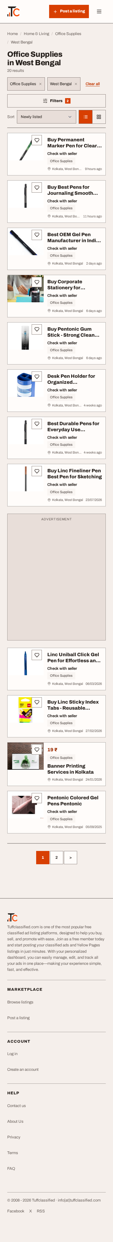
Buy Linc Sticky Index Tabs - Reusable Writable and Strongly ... (73, 711)
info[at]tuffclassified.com (79, 1200)
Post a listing (18, 1018)
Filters (68, 102)
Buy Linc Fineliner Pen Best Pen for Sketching (74, 473)
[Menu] (99, 11)
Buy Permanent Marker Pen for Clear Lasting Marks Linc (72, 145)
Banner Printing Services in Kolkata (70, 769)
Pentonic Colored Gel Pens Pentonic (73, 800)
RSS (41, 1211)
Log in (12, 1054)
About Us (15, 1121)
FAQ (11, 1169)
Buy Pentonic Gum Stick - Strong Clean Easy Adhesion (71, 335)
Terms (12, 1153)
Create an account (23, 1069)
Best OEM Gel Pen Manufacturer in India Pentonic (73, 240)
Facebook (15, 1211)
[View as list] (85, 117)
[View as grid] (98, 117)
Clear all (93, 84)
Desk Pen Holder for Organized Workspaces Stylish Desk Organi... (71, 385)
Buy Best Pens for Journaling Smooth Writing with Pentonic (73, 193)
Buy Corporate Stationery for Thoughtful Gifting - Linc (70, 290)
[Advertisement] (56, 580)
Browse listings (20, 1002)
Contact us (16, 1106)
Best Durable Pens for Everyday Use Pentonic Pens (73, 429)
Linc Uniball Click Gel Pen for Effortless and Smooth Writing (73, 660)
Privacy (13, 1137)
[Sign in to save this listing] (37, 140)
